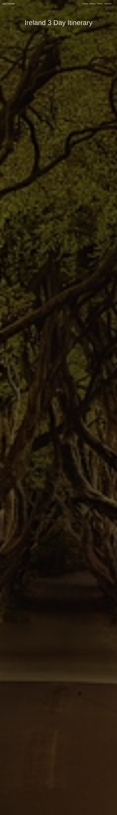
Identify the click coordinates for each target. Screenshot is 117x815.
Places (99, 4)
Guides (85, 4)
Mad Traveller (9, 4)
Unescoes (108, 4)
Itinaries (93, 4)
